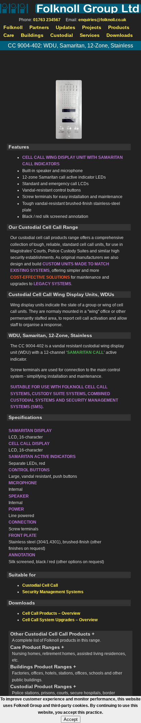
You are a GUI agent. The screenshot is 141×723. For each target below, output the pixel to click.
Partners (39, 27)
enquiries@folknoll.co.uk (102, 19)
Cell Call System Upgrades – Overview (60, 619)
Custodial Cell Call (40, 585)
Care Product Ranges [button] (68, 653)
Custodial (61, 35)
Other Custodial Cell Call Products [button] (55, 637)
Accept (71, 719)
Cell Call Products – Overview (51, 613)
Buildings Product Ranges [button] (66, 673)
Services (90, 35)
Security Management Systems (53, 591)
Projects (91, 27)
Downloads (119, 35)
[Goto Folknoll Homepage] (70, 8)
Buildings (32, 35)
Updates (65, 27)
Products (118, 27)
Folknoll (13, 27)
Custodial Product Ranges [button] (62, 693)
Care (8, 35)
